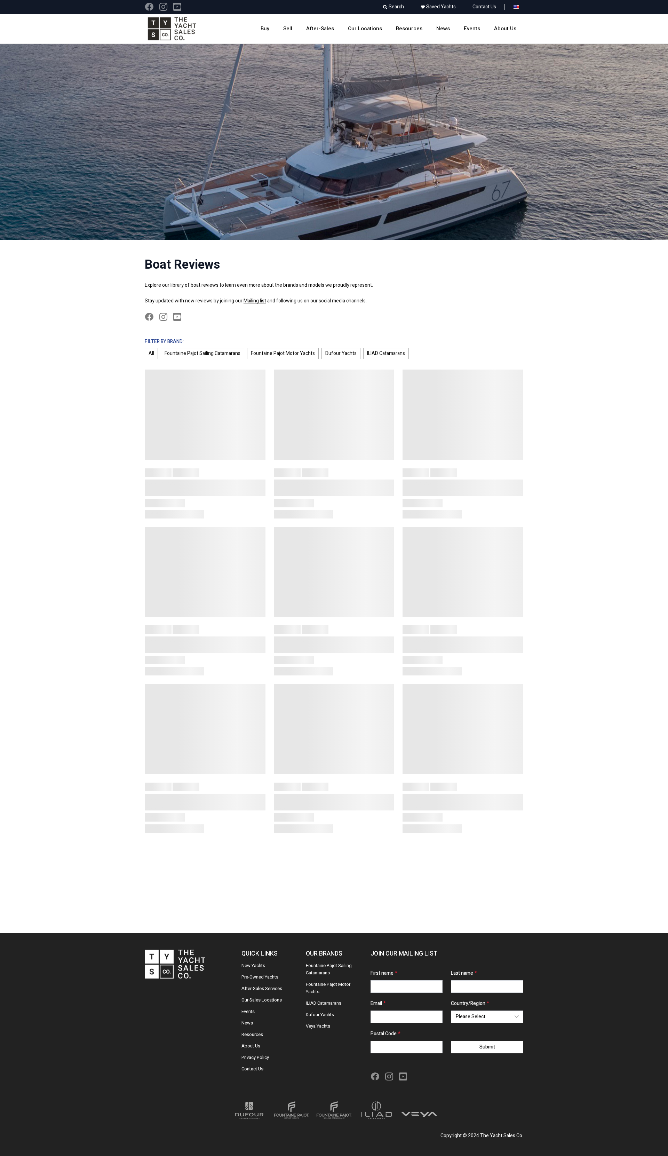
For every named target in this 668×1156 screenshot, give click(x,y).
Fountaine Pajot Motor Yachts (283, 353)
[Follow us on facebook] (149, 7)
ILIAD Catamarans (386, 353)
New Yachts (253, 965)
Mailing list (255, 300)
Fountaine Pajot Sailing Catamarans (202, 353)
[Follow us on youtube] (177, 7)
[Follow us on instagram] (163, 7)
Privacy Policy (255, 1057)
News (443, 28)
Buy (265, 28)
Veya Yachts (318, 1026)
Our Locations (365, 28)
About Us (505, 28)
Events (472, 28)
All (151, 353)
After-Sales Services (261, 988)
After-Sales (320, 28)
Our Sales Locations (261, 1000)
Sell (287, 28)
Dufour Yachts (341, 353)
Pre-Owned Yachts (259, 977)
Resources (409, 28)
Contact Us (484, 6)
